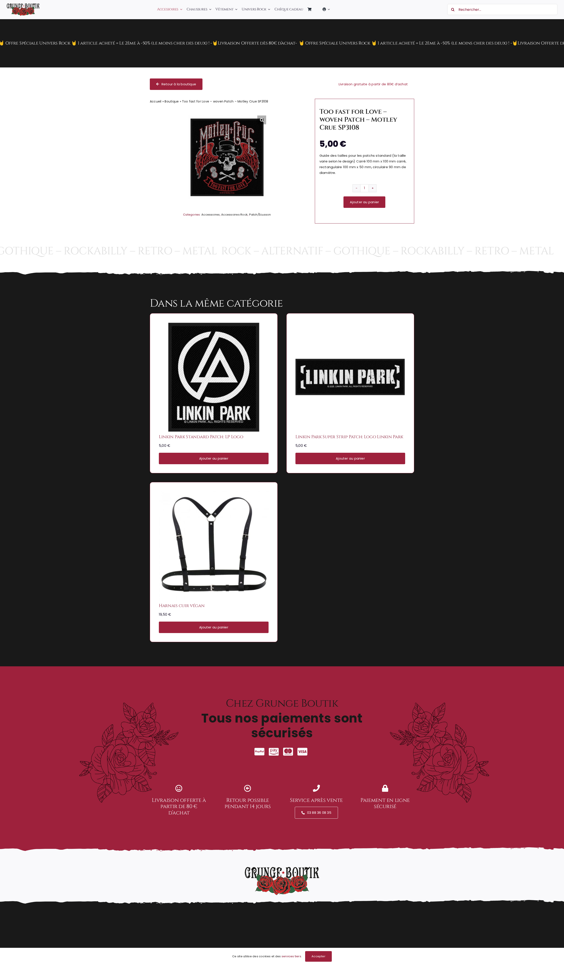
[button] (261, 120)
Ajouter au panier (364, 202)
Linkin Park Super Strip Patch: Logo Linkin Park (349, 437)
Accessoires (210, 214)
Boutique (172, 101)
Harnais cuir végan (182, 606)
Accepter (318, 956)
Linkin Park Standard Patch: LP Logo (201, 437)
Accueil (155, 101)
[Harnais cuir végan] (214, 494)
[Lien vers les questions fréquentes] (282, 43)
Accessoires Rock (234, 214)
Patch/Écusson (260, 214)
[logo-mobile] (23, 4)
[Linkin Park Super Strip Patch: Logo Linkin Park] (350, 325)
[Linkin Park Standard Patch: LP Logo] (214, 325)
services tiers (291, 956)
